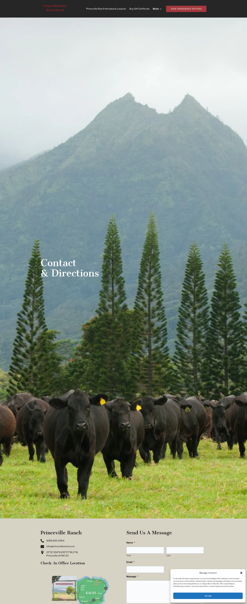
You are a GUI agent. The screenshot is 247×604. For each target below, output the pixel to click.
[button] (241, 572)
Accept (208, 596)
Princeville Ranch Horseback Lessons (106, 8)
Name (130, 542)
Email (130, 562)
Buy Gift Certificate (139, 8)
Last (168, 555)
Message (132, 576)
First (129, 555)
